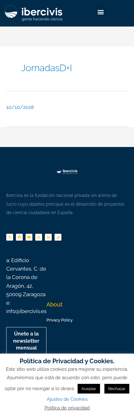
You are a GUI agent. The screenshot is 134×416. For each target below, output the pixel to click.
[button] (100, 12)
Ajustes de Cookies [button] (67, 399)
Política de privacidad (67, 408)
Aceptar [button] (88, 388)
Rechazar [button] (117, 388)
